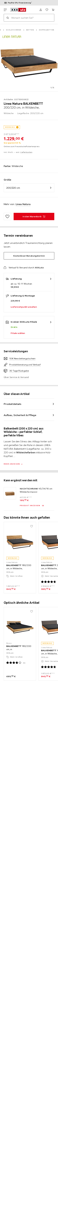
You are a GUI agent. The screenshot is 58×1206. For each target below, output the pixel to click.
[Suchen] (7, 17)
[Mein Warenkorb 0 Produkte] (53, 10)
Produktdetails (12, 403)
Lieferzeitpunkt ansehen (24, 306)
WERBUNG (10, 127)
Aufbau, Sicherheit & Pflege (20, 415)
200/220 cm (13, 187)
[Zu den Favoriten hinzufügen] (7, 216)
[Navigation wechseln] (5, 10)
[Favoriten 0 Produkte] (47, 10)
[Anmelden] (41, 10)
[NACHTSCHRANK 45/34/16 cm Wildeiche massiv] (10, 493)
